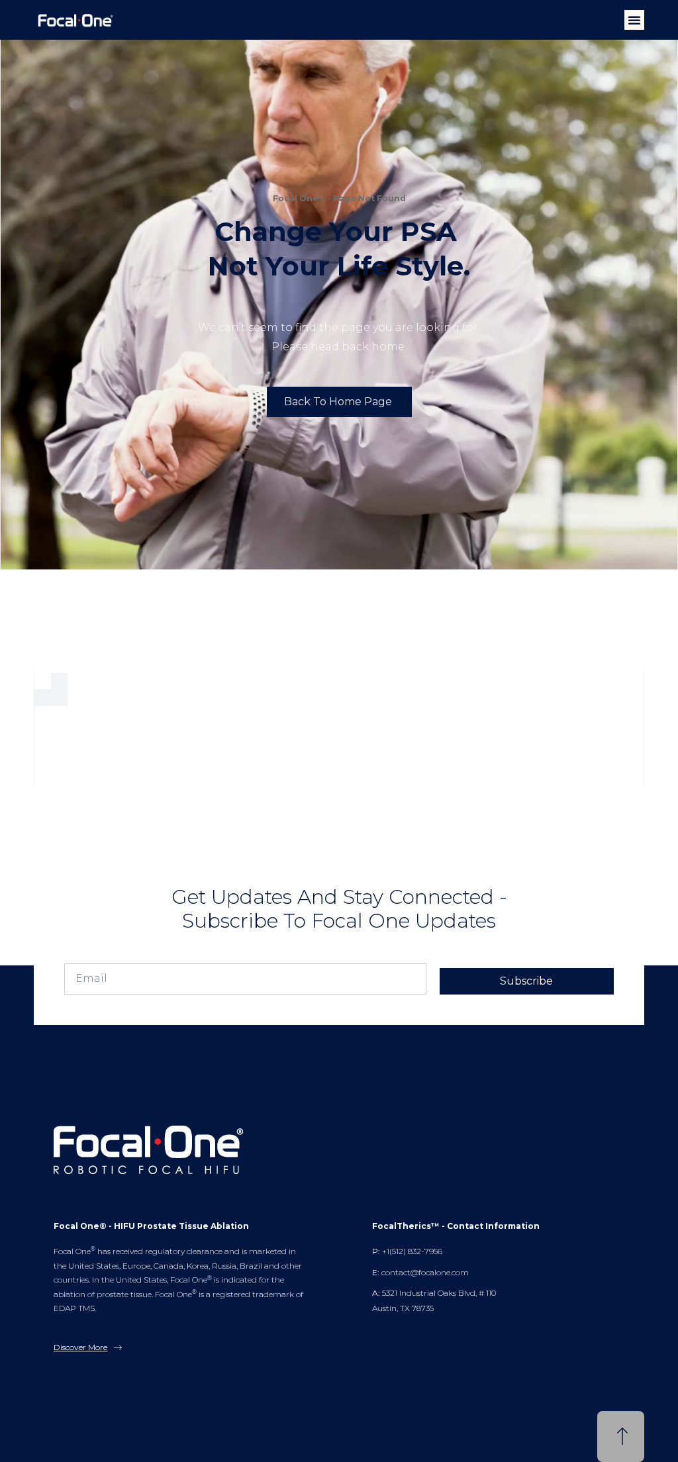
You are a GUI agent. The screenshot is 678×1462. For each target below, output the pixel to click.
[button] (634, 20)
